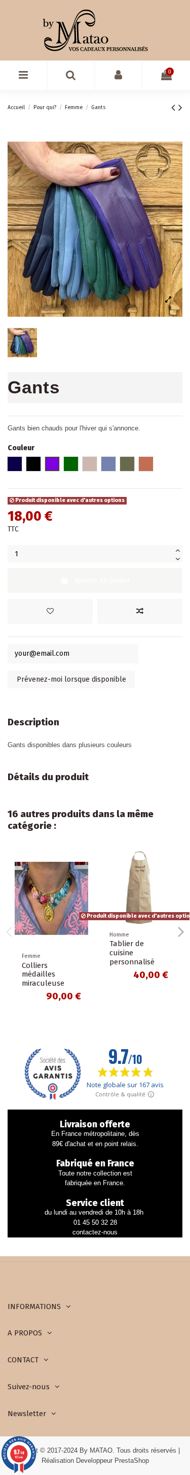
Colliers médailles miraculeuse (43, 974)
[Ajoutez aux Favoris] (50, 611)
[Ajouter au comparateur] (139, 611)
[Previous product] (174, 107)
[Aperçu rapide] (80, 901)
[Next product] (180, 107)
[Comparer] (80, 883)
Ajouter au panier (102, 580)
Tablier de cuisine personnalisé (132, 952)
